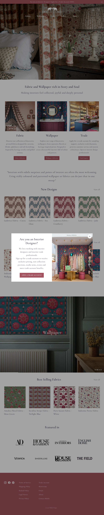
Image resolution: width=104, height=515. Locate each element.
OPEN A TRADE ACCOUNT (32, 275)
